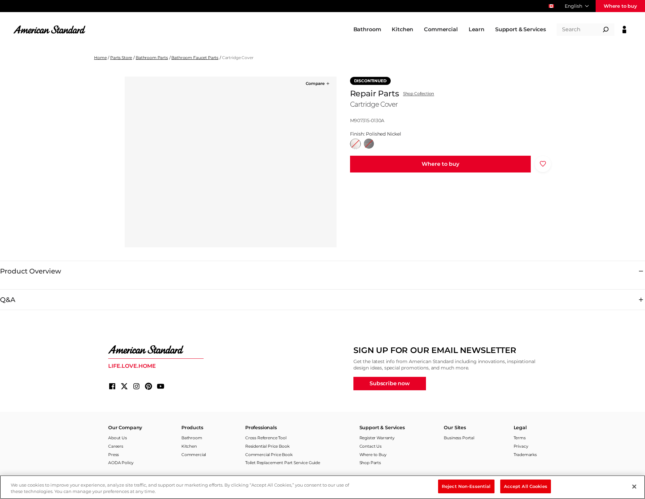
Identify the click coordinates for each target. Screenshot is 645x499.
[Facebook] (112, 386)
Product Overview (30, 271)
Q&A (7, 300)
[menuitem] (367, 30)
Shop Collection (418, 94)
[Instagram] (136, 386)
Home (100, 57)
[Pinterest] (148, 386)
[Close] (634, 486)
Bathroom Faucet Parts (194, 57)
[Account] (624, 29)
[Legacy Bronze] (368, 143)
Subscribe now (390, 383)
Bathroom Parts (152, 57)
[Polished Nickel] (355, 143)
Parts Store (121, 57)
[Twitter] (124, 386)
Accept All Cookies (525, 486)
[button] (318, 83)
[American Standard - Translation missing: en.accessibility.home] (156, 349)
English (573, 6)
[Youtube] (161, 386)
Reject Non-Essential (466, 486)
